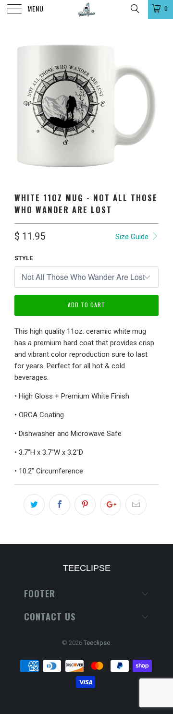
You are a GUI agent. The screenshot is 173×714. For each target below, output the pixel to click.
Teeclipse (97, 642)
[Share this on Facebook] (59, 504)
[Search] (134, 8)
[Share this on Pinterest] (85, 504)
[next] (149, 106)
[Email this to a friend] (136, 504)
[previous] (23, 106)
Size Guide (132, 236)
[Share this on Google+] (110, 504)
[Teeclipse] (86, 9)
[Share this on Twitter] (34, 504)
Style (23, 258)
